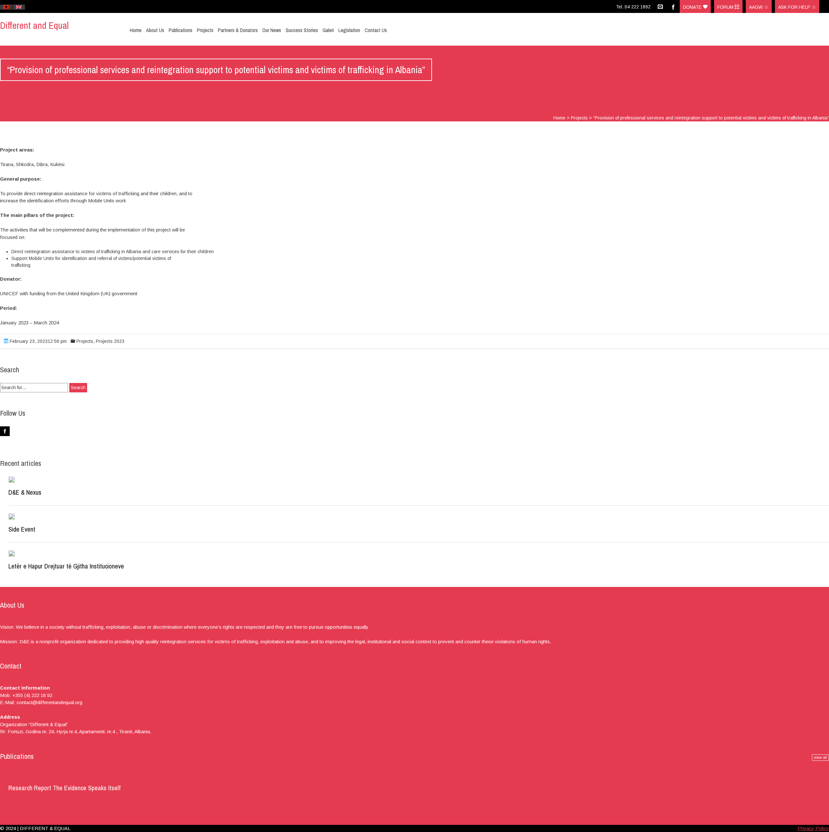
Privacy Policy (813, 828)
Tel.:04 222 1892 (633, 6)
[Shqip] (6, 7)
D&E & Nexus (24, 492)
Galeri (328, 30)
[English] (19, 7)
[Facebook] (673, 6)
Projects (205, 30)
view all (820, 757)
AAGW (756, 7)
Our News (271, 30)
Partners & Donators (238, 30)
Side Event (21, 529)
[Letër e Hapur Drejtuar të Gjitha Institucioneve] (11, 553)
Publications (180, 30)
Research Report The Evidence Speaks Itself (64, 787)
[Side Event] (11, 516)
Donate (693, 7)
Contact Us (376, 30)
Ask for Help (795, 7)
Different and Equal (34, 25)
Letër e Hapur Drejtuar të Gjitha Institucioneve (66, 566)
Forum (726, 7)
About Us (155, 30)
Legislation (349, 30)
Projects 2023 (110, 341)
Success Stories (302, 30)
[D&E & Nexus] (11, 480)
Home (136, 30)
